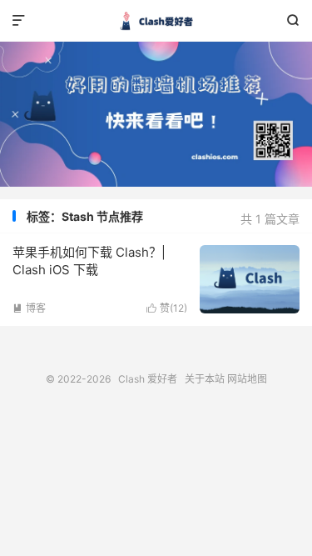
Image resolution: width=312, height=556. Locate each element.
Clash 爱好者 (156, 21)
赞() (166, 308)
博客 (29, 308)
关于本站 (205, 379)
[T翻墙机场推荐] (156, 114)
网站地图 (247, 379)
